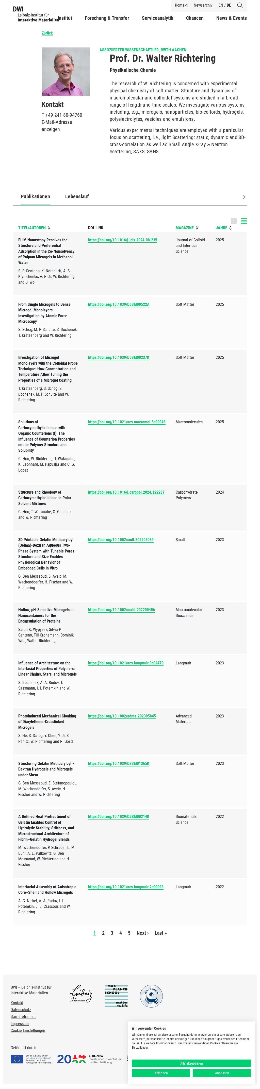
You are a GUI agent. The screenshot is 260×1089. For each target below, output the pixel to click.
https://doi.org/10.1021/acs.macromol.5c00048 (127, 422)
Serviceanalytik (157, 18)
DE (229, 5)
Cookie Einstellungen (28, 1030)
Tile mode (239, 221)
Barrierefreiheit (23, 1016)
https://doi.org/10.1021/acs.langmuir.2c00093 (126, 886)
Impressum (20, 1023)
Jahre (221, 227)
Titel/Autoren (32, 227)
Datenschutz (21, 1009)
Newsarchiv (203, 5)
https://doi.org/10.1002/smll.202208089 (121, 539)
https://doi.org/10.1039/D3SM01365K (118, 763)
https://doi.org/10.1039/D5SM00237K (118, 357)
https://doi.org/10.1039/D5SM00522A (119, 304)
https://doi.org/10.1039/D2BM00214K (118, 816)
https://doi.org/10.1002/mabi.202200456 (121, 609)
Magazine (185, 227)
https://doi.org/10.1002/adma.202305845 (122, 716)
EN (221, 5)
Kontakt (181, 5)
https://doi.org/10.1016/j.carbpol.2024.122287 (126, 492)
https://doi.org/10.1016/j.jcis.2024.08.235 (122, 240)
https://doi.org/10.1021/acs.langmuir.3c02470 (126, 663)
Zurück (47, 33)
